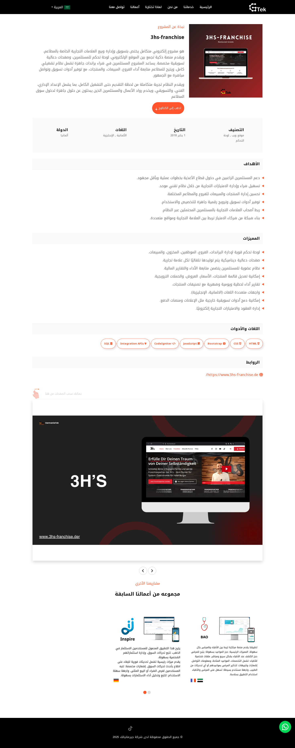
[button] (144, 692)
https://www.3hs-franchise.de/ (232, 374)
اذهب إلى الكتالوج (169, 108)
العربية (58, 7)
